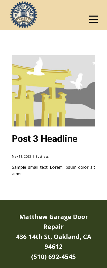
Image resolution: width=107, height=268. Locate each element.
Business (42, 156)
